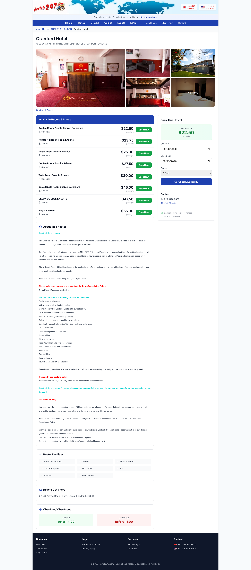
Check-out (166, 156)
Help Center (41, 552)
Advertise (132, 548)
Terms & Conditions (91, 544)
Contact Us (41, 548)
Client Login (167, 23)
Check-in (165, 143)
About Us (40, 544)
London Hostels (100, 441)
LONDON (67, 29)
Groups (95, 22)
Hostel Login (151, 23)
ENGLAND (56, 29)
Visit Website (170, 203)
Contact (182, 23)
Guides (108, 22)
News (133, 22)
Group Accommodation (48, 441)
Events (121, 22)
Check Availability (188, 181)
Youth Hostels (66, 441)
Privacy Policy (88, 548)
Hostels (81, 22)
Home (68, 22)
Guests (164, 168)
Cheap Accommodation (83, 441)
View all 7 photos (47, 110)
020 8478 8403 (171, 199)
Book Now (144, 129)
